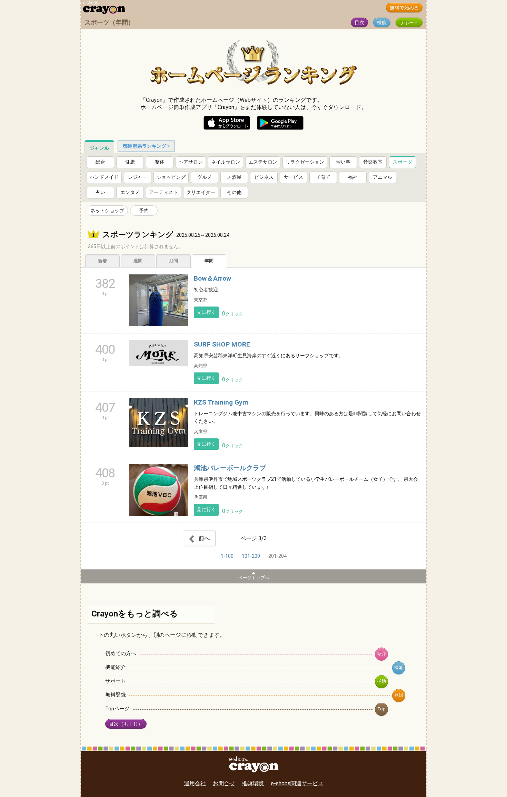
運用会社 (195, 783)
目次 (359, 23)
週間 (137, 260)
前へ (203, 538)
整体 (160, 162)
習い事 (343, 162)
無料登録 (115, 695)
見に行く (206, 312)
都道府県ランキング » (146, 146)
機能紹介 (115, 667)
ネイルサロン (225, 162)
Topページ (117, 709)
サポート (409, 23)
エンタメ (130, 192)
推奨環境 (253, 783)
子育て (323, 177)
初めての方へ (120, 653)
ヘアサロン (191, 162)
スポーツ (402, 162)
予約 (144, 210)
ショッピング (171, 177)
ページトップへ (253, 577)
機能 (382, 23)
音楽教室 (372, 162)
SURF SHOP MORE (222, 344)
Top (381, 708)
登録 (398, 695)
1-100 (227, 556)
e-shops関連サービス (297, 783)
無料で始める (404, 8)
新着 (102, 260)
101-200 (251, 556)
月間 (173, 260)
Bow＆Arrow (212, 278)
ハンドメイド (104, 177)
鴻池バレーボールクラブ (230, 468)
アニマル (382, 177)
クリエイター (200, 192)
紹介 (381, 653)
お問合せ (224, 783)
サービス (293, 177)
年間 (209, 260)
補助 (381, 681)
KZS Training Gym (221, 402)
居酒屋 (234, 177)
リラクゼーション (305, 162)
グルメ (204, 177)
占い (100, 192)
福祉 (353, 177)
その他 (234, 192)
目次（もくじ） (126, 724)
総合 (100, 162)
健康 (130, 162)
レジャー (137, 177)
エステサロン (262, 162)
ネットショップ (107, 210)
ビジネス (264, 177)
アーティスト (163, 192)
